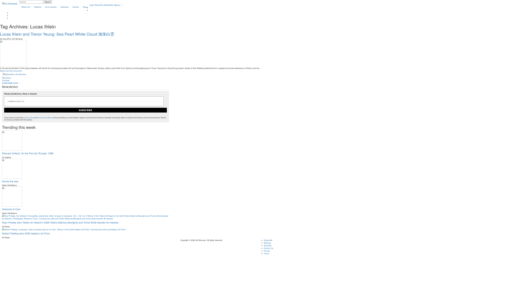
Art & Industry (51, 7)
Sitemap (267, 242)
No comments (16, 70)
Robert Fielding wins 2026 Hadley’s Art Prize (26, 233)
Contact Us (268, 248)
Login (91, 5)
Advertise (65, 7)
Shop (85, 7)
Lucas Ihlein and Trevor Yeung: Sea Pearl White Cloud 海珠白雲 (57, 34)
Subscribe (98, 5)
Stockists (267, 245)
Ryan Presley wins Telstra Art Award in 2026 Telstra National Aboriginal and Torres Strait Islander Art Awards (60, 222)
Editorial (37, 7)
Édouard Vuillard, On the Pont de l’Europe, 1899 (27, 153)
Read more (4, 70)
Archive (76, 7)
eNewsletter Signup (112, 5)
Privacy (267, 250)
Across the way (10, 181)
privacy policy (29, 117)
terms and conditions (44, 117)
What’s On (26, 7)
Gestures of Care (11, 209)
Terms (266, 253)
